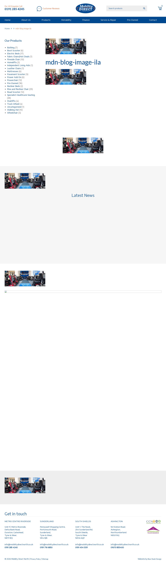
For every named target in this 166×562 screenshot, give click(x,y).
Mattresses (12, 71)
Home (7, 20)
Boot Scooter (13, 50)
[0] (161, 8)
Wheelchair (12, 112)
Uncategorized (14, 106)
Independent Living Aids (18, 65)
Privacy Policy (35, 559)
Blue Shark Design (154, 559)
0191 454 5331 (81, 547)
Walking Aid (13, 109)
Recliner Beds (13, 86)
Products (46, 20)
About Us (25, 20)
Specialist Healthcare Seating (21, 95)
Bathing (11, 47)
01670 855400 (117, 547)
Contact (153, 20)
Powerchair (12, 80)
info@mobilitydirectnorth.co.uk (19, 544)
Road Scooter (13, 92)
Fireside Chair (13, 59)
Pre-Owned (132, 20)
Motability (66, 20)
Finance (86, 20)
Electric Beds (13, 53)
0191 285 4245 (14, 9)
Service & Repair (108, 20)
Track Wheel (13, 104)
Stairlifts (11, 101)
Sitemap (45, 559)
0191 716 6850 (46, 547)
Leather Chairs (14, 68)
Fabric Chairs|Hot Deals (18, 56)
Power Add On (14, 77)
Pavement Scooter (16, 74)
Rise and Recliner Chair (18, 89)
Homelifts (12, 62)
